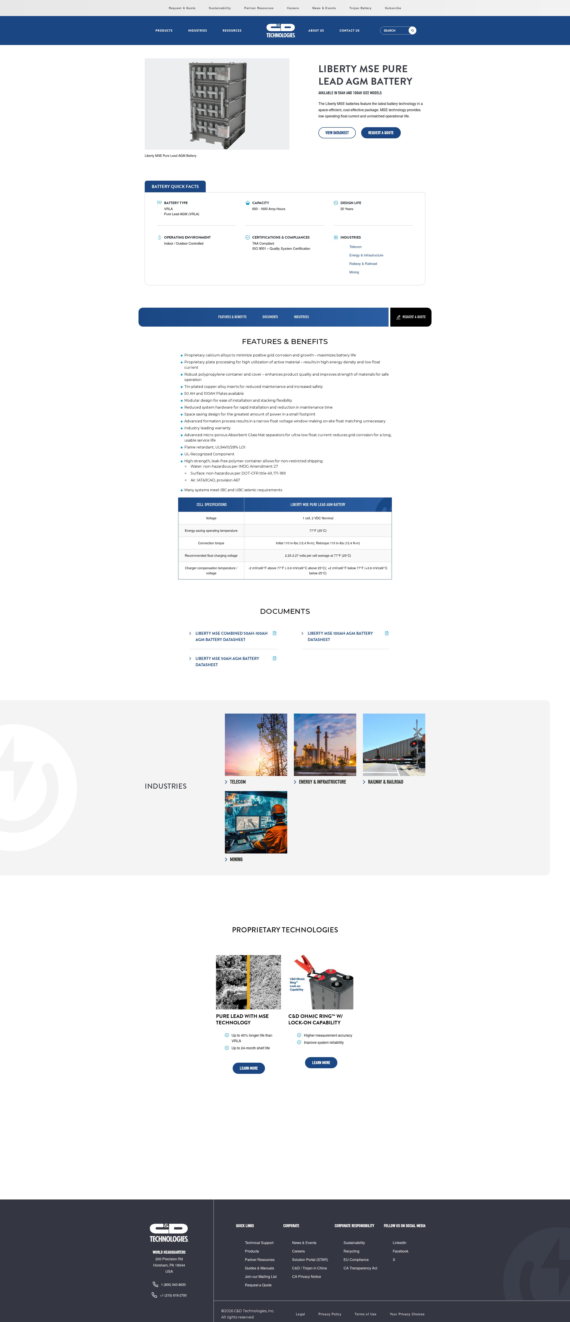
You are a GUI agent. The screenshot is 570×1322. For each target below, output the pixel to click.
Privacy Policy (329, 1314)
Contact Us (350, 31)
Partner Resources (259, 8)
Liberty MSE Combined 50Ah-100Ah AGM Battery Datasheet (232, 636)
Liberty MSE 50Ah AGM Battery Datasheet (227, 661)
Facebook (400, 1251)
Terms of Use (366, 1314)
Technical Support (259, 1242)
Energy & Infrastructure (366, 255)
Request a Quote (381, 132)
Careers (293, 8)
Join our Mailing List (261, 1276)
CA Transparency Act (360, 1268)
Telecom (355, 246)
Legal (300, 1314)
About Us (316, 31)
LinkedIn (399, 1242)
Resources (232, 31)
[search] (412, 30)
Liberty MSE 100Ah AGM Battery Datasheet (341, 636)
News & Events (324, 8)
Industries (197, 31)
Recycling (351, 1251)
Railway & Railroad (363, 263)
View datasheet (337, 132)
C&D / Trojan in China (309, 1268)
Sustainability (220, 8)
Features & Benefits (232, 317)
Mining (354, 272)
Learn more (249, 1068)
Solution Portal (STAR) (310, 1259)
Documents (270, 317)
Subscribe (393, 8)
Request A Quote (182, 8)
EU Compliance (356, 1259)
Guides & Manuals (259, 1268)
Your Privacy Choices (407, 1314)
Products (164, 31)
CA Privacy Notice (306, 1276)
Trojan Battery (360, 8)
